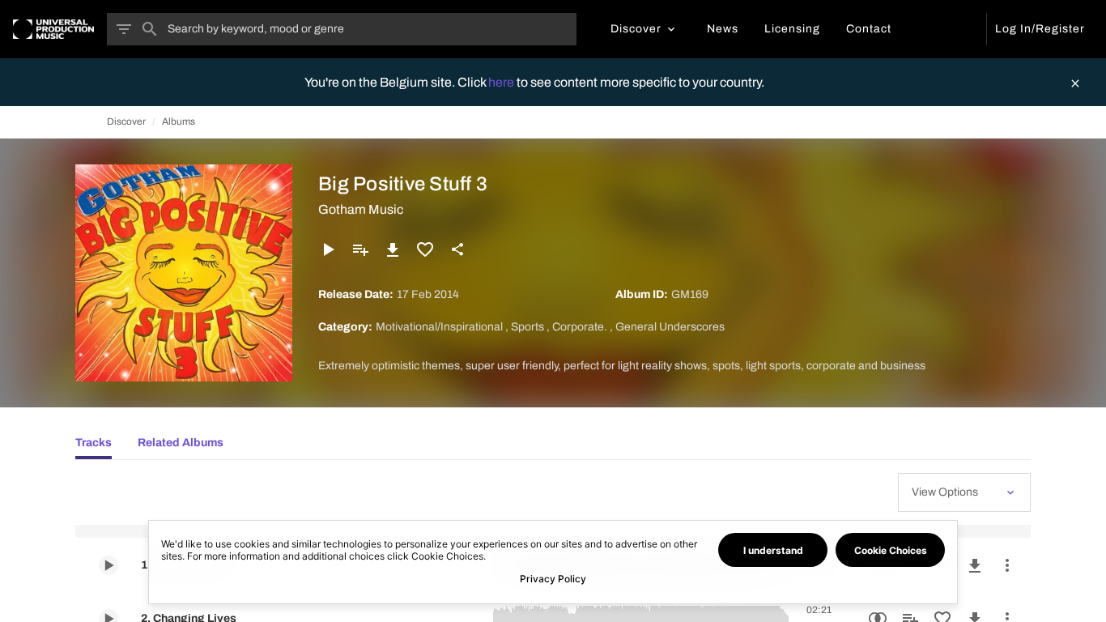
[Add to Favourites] (425, 249)
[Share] (457, 249)
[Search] (150, 29)
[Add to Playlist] (360, 249)
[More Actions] (1007, 565)
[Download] (392, 249)
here (502, 82)
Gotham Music (360, 209)
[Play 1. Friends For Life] (108, 565)
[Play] (328, 249)
